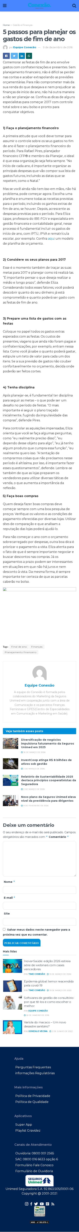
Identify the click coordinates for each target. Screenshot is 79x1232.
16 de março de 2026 (34, 752)
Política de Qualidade (32, 1102)
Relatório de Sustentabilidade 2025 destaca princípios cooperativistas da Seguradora (48, 780)
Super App (23, 1124)
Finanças (37, 646)
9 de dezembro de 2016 (57, 47)
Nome (9, 882)
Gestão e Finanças (22, 25)
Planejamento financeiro (20, 652)
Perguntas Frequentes (33, 1067)
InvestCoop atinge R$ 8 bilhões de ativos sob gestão (46, 762)
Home (6, 25)
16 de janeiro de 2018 (37, 1015)
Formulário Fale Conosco (34, 1165)
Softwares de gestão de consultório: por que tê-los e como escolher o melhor (49, 1002)
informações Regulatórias (35, 1073)
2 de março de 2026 (34, 768)
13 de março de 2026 (60, 974)
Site (7, 913)
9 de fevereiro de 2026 (36, 805)
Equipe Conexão (24, 47)
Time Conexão (36, 974)
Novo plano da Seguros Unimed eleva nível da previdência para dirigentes (48, 798)
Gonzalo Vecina (38, 1031)
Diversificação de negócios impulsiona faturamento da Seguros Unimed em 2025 (47, 743)
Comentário (59, 837)
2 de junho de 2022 (62, 1031)
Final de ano (19, 646)
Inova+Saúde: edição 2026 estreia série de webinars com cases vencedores (47, 965)
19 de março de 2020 (60, 990)
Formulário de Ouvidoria (34, 1171)
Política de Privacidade (32, 1096)
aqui (51, 238)
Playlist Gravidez (27, 1130)
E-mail (9, 897)
